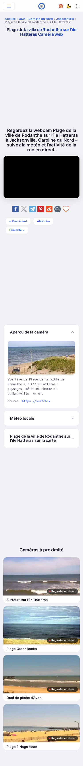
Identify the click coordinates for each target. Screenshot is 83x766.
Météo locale (22, 418)
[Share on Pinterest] (40, 209)
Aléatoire (43, 221)
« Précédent (18, 221)
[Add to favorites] (66, 209)
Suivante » (17, 230)
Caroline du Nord (41, 19)
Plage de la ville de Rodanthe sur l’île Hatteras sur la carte (40, 438)
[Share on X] (24, 209)
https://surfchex (36, 401)
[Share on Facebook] (15, 209)
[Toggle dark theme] (69, 6)
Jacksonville (65, 19)
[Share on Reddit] (49, 209)
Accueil (10, 19)
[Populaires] (61, 5)
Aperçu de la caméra (29, 332)
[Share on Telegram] (32, 209)
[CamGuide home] (41, 6)
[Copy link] (57, 209)
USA (22, 19)
